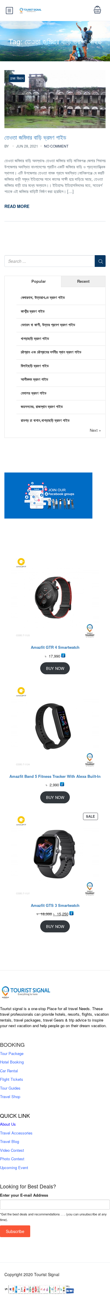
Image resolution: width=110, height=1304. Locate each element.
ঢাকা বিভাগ (16, 78)
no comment (56, 145)
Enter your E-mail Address (24, 1195)
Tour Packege (11, 1053)
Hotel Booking (12, 1062)
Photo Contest (12, 1158)
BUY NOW (55, 668)
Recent (83, 281)
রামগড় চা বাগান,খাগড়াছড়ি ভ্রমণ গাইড (45, 420)
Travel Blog (9, 1141)
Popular (38, 281)
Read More (16, 206)
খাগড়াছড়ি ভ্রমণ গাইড (35, 338)
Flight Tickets (11, 1079)
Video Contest (12, 1150)
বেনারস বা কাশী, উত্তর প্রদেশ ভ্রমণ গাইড (48, 324)
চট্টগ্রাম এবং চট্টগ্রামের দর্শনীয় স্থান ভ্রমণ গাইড (51, 352)
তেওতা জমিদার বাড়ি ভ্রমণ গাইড (35, 137)
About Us (8, 1124)
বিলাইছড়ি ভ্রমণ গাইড (35, 365)
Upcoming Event (14, 1167)
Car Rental (9, 1070)
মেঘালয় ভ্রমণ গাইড (33, 393)
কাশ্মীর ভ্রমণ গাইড (33, 311)
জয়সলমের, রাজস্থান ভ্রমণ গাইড (42, 406)
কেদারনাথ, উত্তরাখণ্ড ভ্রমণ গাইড (43, 297)
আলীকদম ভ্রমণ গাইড (34, 379)
